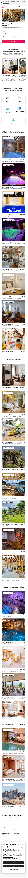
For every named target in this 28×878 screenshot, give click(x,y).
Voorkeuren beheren (13, 869)
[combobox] (13, 33)
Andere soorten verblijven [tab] (7, 817)
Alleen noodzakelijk (13, 866)
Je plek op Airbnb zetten (19, 6)
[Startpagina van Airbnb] (3, 7)
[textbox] (7, 38)
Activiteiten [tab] (17, 817)
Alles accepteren (13, 862)
